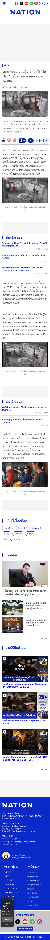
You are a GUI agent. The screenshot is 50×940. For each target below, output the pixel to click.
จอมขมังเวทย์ (9, 528)
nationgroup (32, 876)
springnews (32, 892)
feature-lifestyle (9, 897)
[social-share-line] (31, 3)
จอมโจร (23, 528)
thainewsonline (33, 896)
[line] (32, 923)
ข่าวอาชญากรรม (11, 539)
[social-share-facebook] (16, 3)
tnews (30, 900)
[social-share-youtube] (26, 3)
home (8, 872)
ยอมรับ (7, 919)
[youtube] (25, 923)
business (9, 884)
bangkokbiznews (34, 884)
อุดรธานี (30, 533)
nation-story (11, 892)
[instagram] (39, 923)
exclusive (10, 880)
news (7, 876)
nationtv (30, 888)
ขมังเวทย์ (18, 533)
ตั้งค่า (7, 924)
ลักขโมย (35, 528)
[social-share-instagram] (36, 3)
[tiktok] (17, 923)
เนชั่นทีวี (17, 936)
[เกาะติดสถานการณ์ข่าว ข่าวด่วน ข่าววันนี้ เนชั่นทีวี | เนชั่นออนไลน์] (25, 12)
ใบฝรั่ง (6, 533)
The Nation (32, 872)
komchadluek (33, 880)
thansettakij (32, 904)
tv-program (11, 888)
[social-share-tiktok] (21, 3)
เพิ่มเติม (8, 914)
